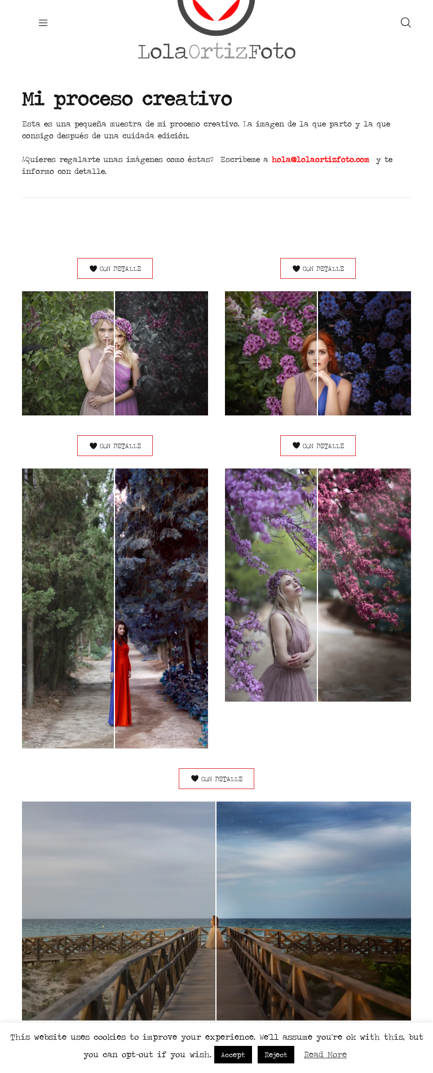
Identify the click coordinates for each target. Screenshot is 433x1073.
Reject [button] (276, 1054)
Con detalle (120, 268)
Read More (325, 1054)
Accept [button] (233, 1054)
